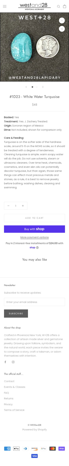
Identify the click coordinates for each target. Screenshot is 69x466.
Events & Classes (14, 387)
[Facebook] (5, 362)
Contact (9, 381)
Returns (8, 398)
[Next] (42, 87)
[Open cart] (64, 6)
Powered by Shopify (34, 429)
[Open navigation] (4, 6)
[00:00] (34, 47)
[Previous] (26, 87)
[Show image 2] (36, 87)
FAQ (6, 392)
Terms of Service (14, 410)
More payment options (34, 237)
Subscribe (16, 313)
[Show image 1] (32, 87)
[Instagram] (13, 362)
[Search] (58, 6)
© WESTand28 (34, 425)
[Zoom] (62, 20)
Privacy (8, 404)
